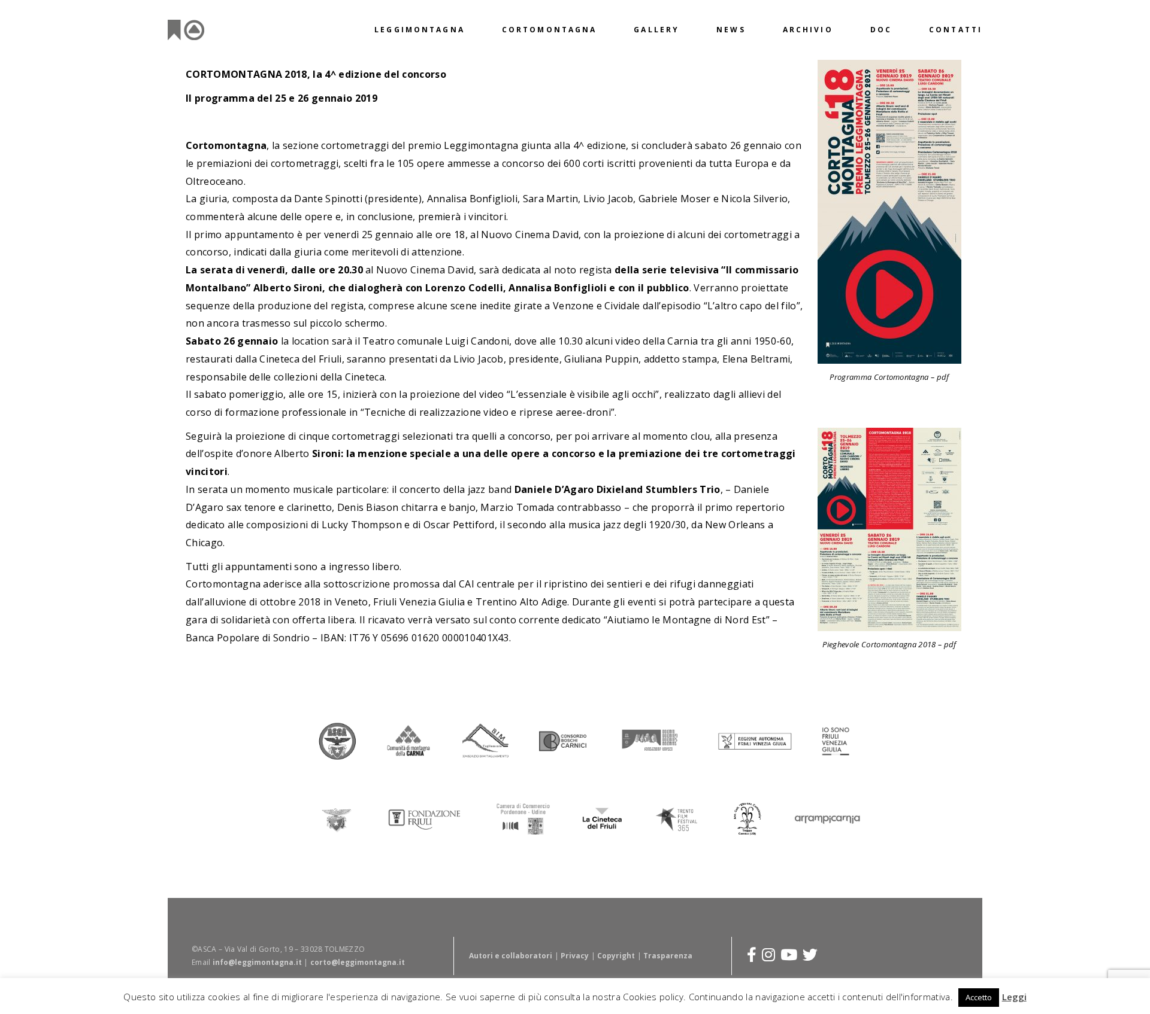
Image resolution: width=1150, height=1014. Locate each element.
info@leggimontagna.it (257, 962)
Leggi (1014, 997)
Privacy (575, 956)
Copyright (616, 956)
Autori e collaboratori (510, 956)
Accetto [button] (979, 997)
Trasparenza (667, 956)
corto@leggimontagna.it (357, 962)
